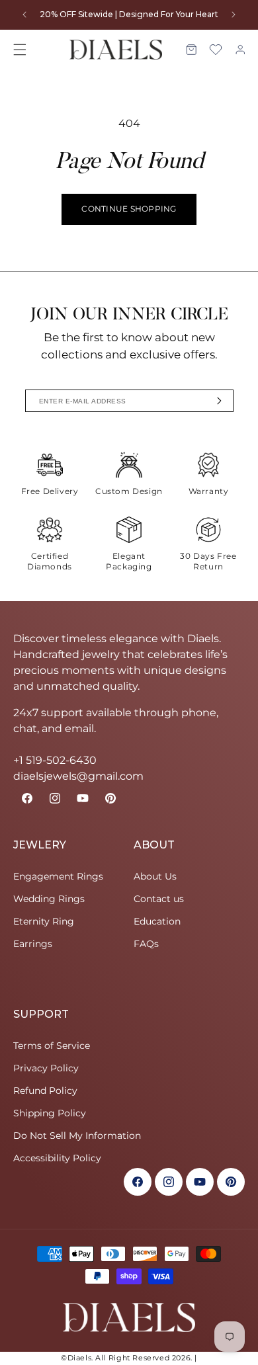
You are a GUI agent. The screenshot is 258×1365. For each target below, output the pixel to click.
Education (157, 921)
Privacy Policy (46, 1068)
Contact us (159, 899)
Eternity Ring (43, 921)
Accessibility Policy (57, 1158)
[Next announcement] (233, 14)
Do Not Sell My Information (77, 1135)
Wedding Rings (49, 899)
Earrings (32, 944)
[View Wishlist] (215, 49)
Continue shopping (128, 209)
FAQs (146, 944)
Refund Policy (45, 1090)
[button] (19, 49)
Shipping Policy (49, 1113)
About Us (155, 876)
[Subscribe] (219, 400)
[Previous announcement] (24, 14)
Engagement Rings (58, 876)
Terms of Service (51, 1046)
